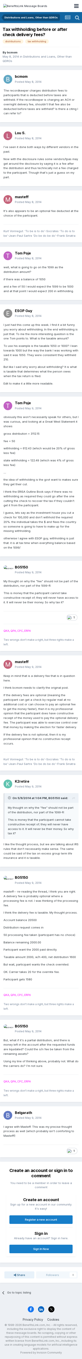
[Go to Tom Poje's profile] (7, 255)
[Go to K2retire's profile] (7, 784)
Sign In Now (41, 1249)
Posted (28, 81)
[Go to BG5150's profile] (7, 569)
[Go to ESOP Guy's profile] (7, 313)
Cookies (53, 1319)
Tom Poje (23, 253)
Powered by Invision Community (41, 1352)
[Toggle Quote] (10, 798)
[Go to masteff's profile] (7, 199)
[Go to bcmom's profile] (7, 79)
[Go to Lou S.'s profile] (7, 135)
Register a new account (41, 1219)
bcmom (12, 52)
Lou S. (20, 133)
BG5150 (21, 567)
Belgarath (23, 1112)
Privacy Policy (33, 1319)
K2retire (22, 781)
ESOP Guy (23, 311)
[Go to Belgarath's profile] (7, 1115)
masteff (22, 197)
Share (20, 1275)
